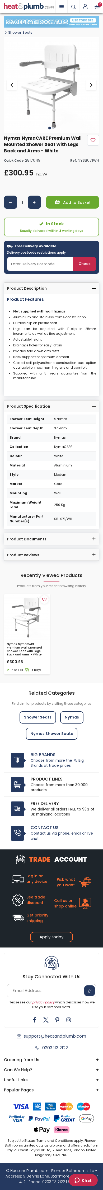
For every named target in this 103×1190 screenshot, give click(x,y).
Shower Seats (20, 32)
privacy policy (43, 1002)
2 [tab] (53, 128)
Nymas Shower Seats (51, 733)
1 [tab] (49, 127)
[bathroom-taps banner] (51, 21)
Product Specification (28, 406)
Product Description (27, 288)
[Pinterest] (57, 1020)
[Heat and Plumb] (29, 6)
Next (91, 85)
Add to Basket (76, 202)
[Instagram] (69, 1020)
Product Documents (26, 539)
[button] (85, 6)
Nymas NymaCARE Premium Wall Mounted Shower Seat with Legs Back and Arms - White (24, 649)
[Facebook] (35, 1020)
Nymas (72, 717)
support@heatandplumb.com (55, 1036)
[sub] (10, 202)
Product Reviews (23, 555)
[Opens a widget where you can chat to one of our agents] (83, 1180)
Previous (12, 85)
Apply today (51, 937)
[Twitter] (46, 1020)
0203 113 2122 (55, 1048)
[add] (34, 202)
